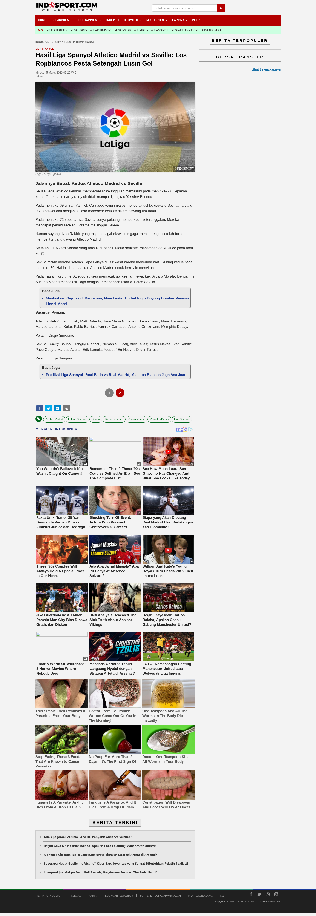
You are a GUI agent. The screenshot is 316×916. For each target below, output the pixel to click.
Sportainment (88, 20)
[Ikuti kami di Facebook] (250, 895)
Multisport (155, 20)
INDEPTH (112, 20)
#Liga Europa (79, 30)
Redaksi (76, 895)
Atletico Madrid (54, 419)
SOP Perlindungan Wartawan (160, 895)
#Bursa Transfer (57, 30)
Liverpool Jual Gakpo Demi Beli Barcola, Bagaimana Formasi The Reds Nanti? (100, 872)
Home (42, 20)
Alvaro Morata (136, 419)
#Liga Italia (141, 30)
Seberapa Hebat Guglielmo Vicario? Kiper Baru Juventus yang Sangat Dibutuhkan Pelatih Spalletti (116, 863)
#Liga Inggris (123, 30)
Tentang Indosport (50, 895)
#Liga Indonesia (211, 30)
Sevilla (96, 419)
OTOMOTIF (131, 20)
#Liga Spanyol (160, 30)
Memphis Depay (159, 419)
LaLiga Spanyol (77, 419)
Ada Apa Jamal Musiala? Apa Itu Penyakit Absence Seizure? (88, 837)
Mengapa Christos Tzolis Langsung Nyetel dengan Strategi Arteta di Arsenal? (100, 855)
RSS (222, 895)
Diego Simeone (114, 419)
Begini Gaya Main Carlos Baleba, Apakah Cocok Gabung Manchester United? (100, 846)
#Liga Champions (100, 30)
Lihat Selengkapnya (266, 69)
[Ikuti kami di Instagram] (267, 895)
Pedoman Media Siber (118, 895)
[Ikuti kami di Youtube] (276, 895)
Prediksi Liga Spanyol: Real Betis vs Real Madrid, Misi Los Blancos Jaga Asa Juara (116, 375)
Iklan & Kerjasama (200, 895)
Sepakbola (60, 20)
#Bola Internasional (185, 30)
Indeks (197, 20)
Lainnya (178, 20)
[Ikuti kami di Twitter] (259, 895)
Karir (93, 895)
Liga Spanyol (182, 419)
